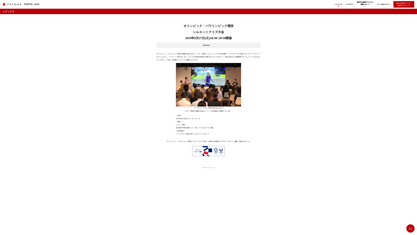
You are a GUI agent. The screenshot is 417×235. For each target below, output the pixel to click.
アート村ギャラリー (384, 4)
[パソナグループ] (12, 4)
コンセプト (349, 4)
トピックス (338, 4)
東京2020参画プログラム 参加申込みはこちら (404, 4)
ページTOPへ (410, 228)
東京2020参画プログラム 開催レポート (365, 3)
